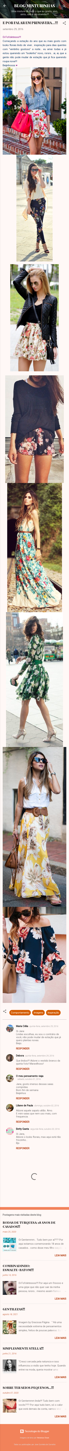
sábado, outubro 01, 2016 (29, 1079)
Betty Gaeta (22, 1128)
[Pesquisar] (64, 7)
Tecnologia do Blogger (36, 1431)
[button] (64, 23)
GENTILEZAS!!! (14, 1309)
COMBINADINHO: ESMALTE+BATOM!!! (18, 1268)
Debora (20, 1055)
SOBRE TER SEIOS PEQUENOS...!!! (28, 1388)
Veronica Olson (43, 1438)
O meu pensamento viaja (29, 1076)
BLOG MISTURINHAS (34, 5)
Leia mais (60, 1255)
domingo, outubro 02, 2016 (46, 1105)
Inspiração (53, 1012)
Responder (22, 1048)
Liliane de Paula (24, 1105)
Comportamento (20, 1012)
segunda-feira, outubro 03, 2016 (45, 1129)
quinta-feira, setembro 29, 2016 (43, 1026)
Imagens (38, 1012)
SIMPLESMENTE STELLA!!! (23, 1348)
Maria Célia (22, 1026)
